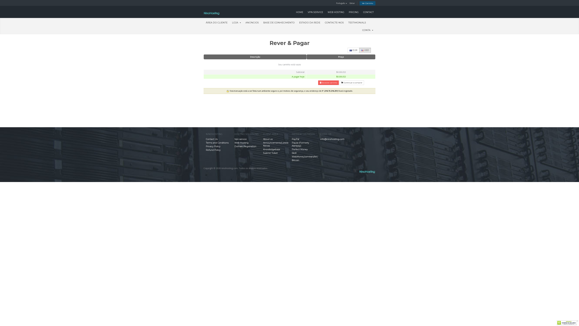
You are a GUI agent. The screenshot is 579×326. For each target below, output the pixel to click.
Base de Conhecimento (279, 22)
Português (340, 3)
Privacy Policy (213, 146)
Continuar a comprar (352, 83)
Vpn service (315, 12)
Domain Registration (245, 146)
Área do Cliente (217, 22)
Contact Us (212, 139)
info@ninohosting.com (332, 139)
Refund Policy (213, 150)
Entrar (352, 3)
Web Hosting (336, 12)
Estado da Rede (309, 22)
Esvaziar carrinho (329, 83)
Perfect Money (300, 149)
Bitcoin (295, 160)
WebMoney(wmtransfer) (305, 156)
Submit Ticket (270, 153)
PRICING (354, 12)
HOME (299, 12)
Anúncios (252, 22)
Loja (235, 22)
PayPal (295, 139)
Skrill (294, 153)
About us (268, 139)
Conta (367, 30)
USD (366, 50)
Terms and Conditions (217, 142)
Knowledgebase (271, 149)
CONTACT (368, 12)
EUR (354, 50)
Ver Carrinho (367, 3)
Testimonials (357, 22)
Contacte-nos (334, 22)
